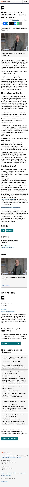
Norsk (2, 481)
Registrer (5, 343)
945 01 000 (7, 245)
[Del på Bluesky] (15, 23)
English (6, 481)
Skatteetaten (16, 20)
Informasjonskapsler (6, 475)
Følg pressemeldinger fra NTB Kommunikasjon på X (13, 473)
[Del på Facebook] (4, 23)
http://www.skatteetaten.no (8, 311)
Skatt (3, 230)
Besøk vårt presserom (10, 438)
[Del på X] (10, 23)
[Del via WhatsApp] (18, 23)
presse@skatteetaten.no (7, 247)
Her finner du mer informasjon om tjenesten (11, 457)
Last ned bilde (6, 285)
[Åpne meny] (15, 1)
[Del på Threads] (12, 23)
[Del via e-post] (20, 23)
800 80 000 (4, 309)
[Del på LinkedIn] (7, 23)
